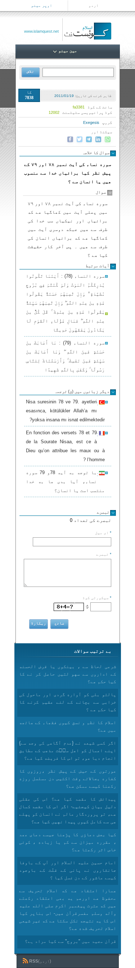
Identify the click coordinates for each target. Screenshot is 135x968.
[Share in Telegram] (89, 139)
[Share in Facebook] (70, 139)
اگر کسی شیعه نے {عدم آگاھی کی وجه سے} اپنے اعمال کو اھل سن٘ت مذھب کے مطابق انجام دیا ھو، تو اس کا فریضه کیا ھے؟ (67, 750)
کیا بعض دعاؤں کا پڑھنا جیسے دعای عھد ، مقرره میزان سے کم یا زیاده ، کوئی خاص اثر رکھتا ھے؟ (67, 842)
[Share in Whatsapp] (108, 139)
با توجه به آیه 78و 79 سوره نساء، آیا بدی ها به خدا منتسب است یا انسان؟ (65, 481)
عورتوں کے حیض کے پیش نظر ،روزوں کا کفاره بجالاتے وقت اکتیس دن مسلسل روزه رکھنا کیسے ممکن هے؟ (67, 778)
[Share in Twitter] (79, 139)
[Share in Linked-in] (98, 139)
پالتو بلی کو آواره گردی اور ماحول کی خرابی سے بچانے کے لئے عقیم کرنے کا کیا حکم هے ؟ (67, 702)
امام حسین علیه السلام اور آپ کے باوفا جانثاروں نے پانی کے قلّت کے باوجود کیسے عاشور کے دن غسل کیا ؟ (67, 870)
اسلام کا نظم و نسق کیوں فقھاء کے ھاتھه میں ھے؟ (67, 726)
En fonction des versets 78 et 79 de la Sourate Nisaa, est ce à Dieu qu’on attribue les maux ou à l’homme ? (65, 446)
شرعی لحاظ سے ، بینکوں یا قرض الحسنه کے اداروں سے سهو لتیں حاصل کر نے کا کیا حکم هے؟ (67, 674)
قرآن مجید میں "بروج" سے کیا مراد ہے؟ (70, 941)
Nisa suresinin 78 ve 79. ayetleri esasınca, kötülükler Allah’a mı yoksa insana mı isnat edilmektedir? (65, 410)
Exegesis (91, 122)
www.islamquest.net (41, 31)
